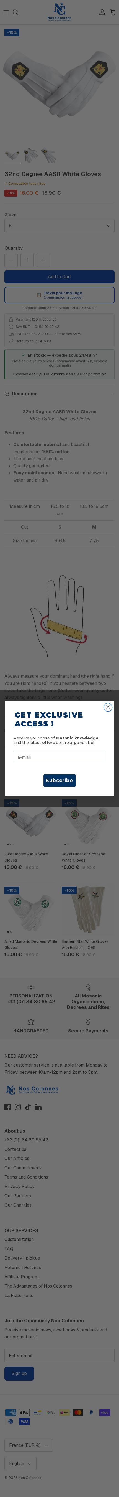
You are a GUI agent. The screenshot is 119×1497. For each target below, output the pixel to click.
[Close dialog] (108, 707)
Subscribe (59, 780)
